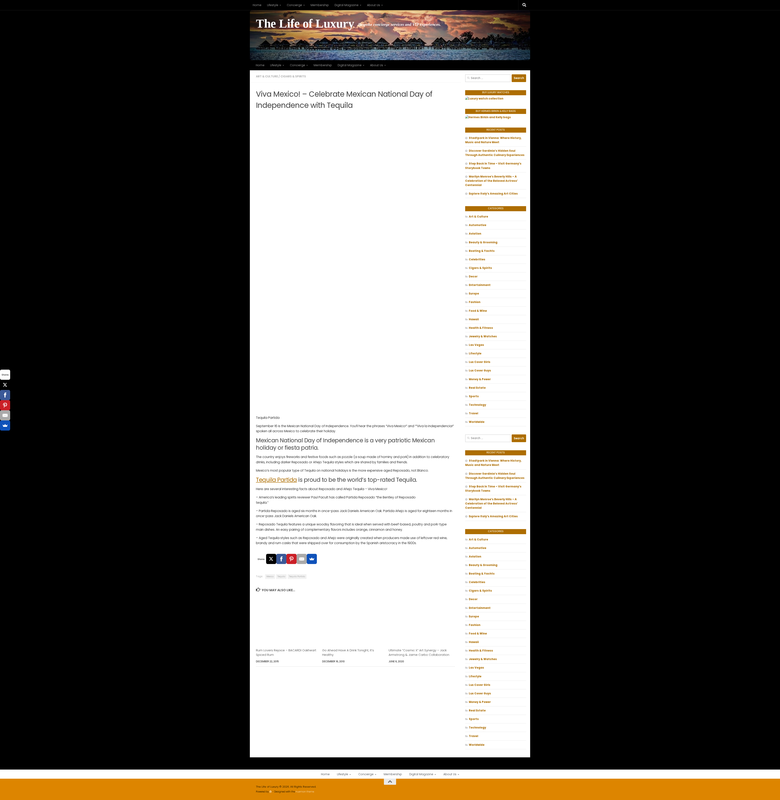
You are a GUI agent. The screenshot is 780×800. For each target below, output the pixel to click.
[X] (271, 559)
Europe (474, 294)
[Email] (302, 559)
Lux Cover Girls (479, 362)
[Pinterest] (291, 559)
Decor (473, 276)
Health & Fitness (481, 328)
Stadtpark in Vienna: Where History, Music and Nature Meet (493, 140)
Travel (473, 413)
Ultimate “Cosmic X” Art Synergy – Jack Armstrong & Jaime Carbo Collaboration (419, 652)
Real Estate (477, 388)
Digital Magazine (347, 5)
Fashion (474, 302)
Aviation (475, 234)
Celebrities (477, 259)
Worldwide (476, 422)
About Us (373, 5)
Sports (474, 396)
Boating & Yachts (482, 251)
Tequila (281, 576)
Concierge (294, 5)
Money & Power (480, 379)
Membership (320, 5)
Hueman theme (305, 791)
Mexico (270, 576)
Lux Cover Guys (480, 370)
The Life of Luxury (305, 23)
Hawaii (474, 319)
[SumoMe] (312, 559)
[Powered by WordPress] (270, 791)
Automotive (477, 225)
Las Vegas (476, 345)
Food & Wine (478, 311)
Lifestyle (272, 5)
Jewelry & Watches (483, 336)
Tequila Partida (276, 480)
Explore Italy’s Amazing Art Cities (493, 194)
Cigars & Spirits (293, 76)
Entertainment (480, 285)
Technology (477, 405)
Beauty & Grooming (483, 242)
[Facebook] (281, 559)
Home (257, 5)
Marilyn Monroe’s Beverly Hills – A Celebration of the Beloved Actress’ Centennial (491, 181)
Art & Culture (267, 76)
